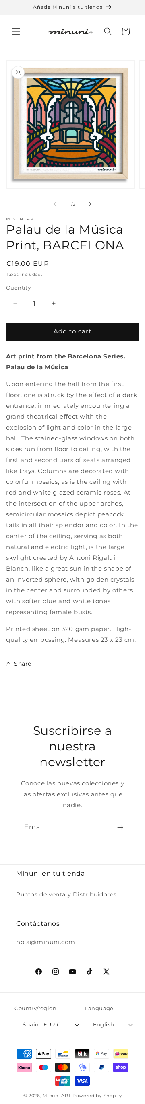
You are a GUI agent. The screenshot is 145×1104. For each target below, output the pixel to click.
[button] (16, 31)
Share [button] (22, 663)
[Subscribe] (120, 827)
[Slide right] (90, 204)
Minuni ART (57, 1095)
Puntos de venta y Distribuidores (66, 894)
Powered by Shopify (97, 1095)
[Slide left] (55, 204)
